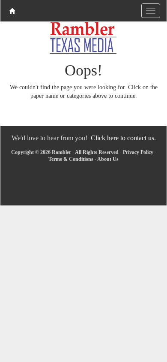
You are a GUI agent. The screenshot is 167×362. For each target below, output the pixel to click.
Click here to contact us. (123, 138)
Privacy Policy (138, 152)
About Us (108, 159)
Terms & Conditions (70, 159)
